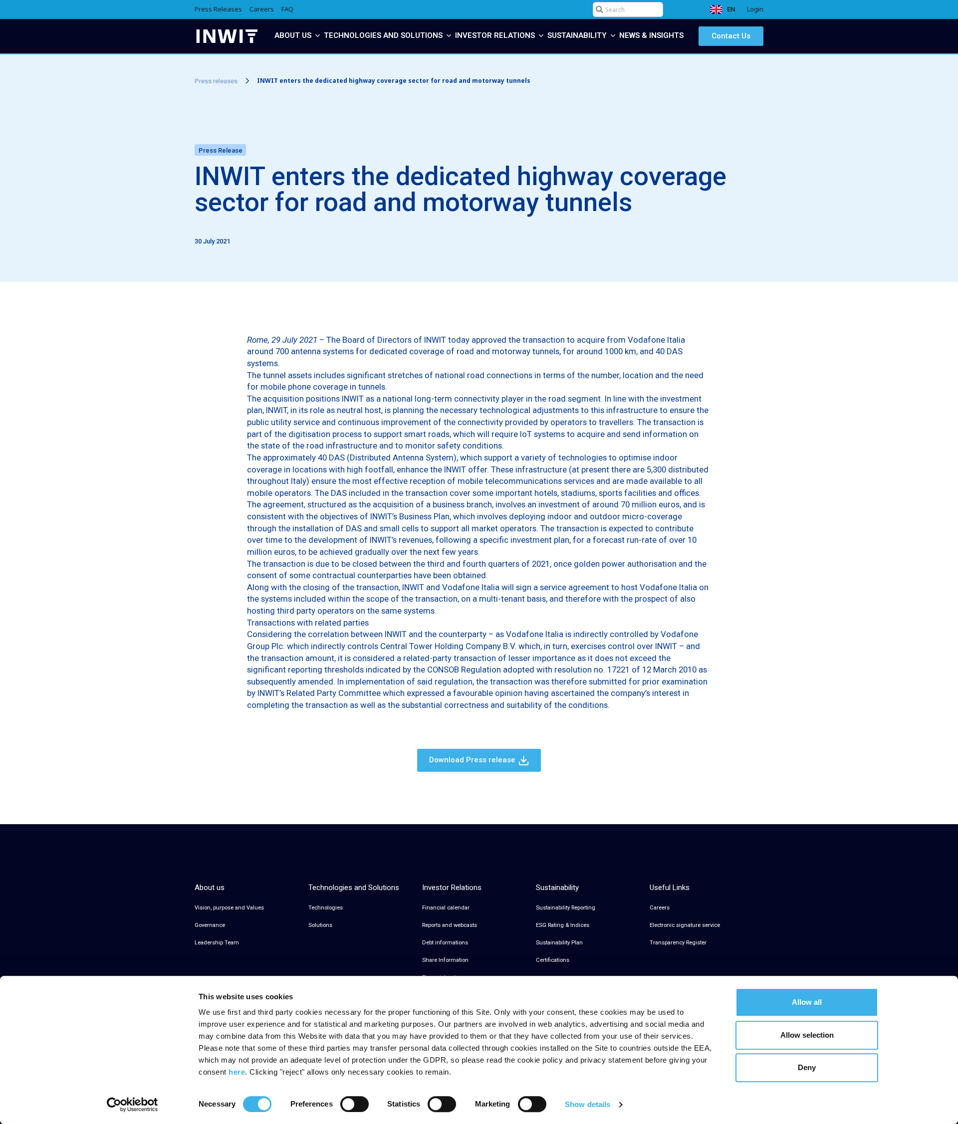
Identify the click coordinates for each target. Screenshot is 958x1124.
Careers (660, 907)
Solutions (320, 925)
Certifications (552, 960)
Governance (210, 925)
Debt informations (445, 942)
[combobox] (628, 9)
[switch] (354, 1104)
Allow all (807, 1002)
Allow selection (807, 1035)
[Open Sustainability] (613, 35)
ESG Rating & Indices (562, 925)
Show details (587, 1104)
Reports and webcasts (449, 925)
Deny (807, 1067)
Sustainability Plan (559, 942)
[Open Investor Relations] (541, 35)
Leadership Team (217, 942)
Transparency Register (678, 942)
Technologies (325, 907)
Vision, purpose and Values (229, 907)
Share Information (445, 960)
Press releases (216, 81)
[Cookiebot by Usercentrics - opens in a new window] (132, 1104)
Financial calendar (446, 907)
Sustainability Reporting (565, 907)
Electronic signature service (685, 925)
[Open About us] (317, 35)
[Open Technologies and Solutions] (449, 35)
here (237, 1072)
